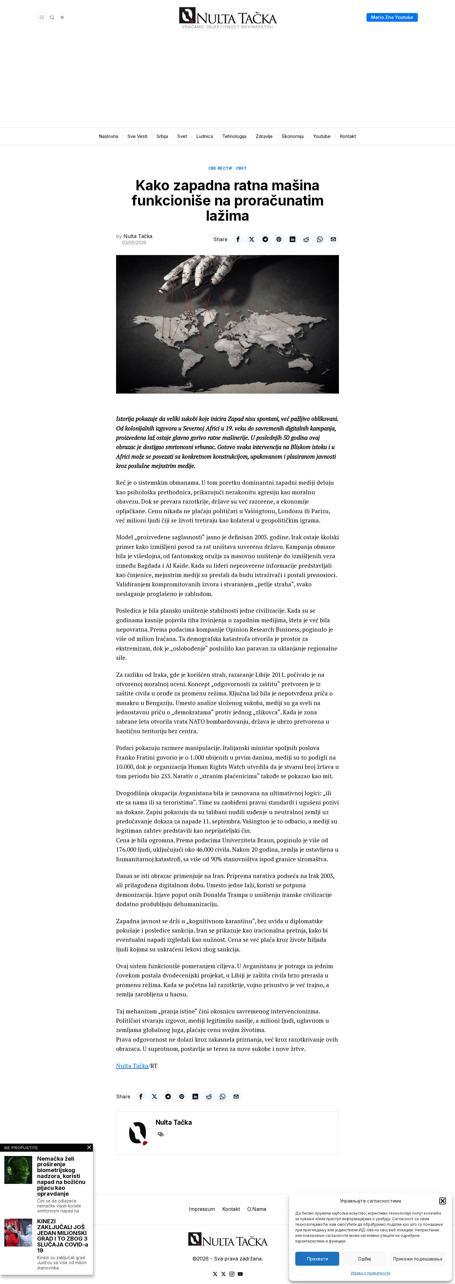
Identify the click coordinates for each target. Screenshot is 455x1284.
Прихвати (317, 1259)
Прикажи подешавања (417, 1259)
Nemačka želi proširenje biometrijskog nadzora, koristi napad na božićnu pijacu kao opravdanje (61, 1176)
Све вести (220, 168)
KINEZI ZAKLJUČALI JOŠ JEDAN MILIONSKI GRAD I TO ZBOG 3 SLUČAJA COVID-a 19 (62, 1236)
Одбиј (364, 1259)
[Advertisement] (227, 81)
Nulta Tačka (138, 236)
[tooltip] (238, 239)
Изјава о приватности (370, 1273)
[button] (443, 1201)
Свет (241, 168)
